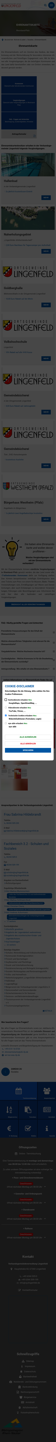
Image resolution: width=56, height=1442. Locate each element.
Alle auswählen (28, 737)
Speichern (28, 750)
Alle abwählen (28, 743)
